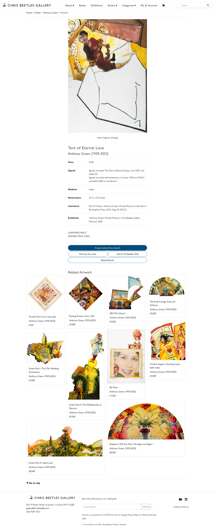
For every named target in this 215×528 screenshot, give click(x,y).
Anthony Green (50, 12)
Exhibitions (97, 5)
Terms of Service (149, 514)
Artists (38, 12)
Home (29, 12)
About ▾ (69, 5)
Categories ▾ (129, 5)
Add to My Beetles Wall (127, 254)
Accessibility (107, 524)
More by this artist (87, 254)
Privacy (115, 524)
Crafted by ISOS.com (181, 506)
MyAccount (149, 5)
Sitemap (123, 524)
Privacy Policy (133, 514)
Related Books (107, 260)
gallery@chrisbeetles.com (37, 508)
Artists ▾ (112, 5)
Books (82, 5)
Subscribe (146, 506)
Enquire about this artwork (107, 247)
